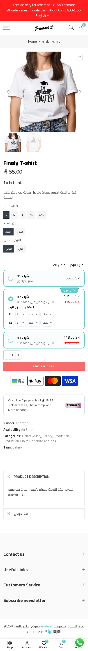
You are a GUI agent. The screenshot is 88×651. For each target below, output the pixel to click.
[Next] (80, 91)
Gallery (47, 435)
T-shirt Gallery (31, 435)
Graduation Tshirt (15, 441)
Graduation (61, 435)
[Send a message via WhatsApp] (79, 642)
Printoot (22, 423)
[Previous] (8, 91)
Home (32, 41)
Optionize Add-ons (42, 441)
